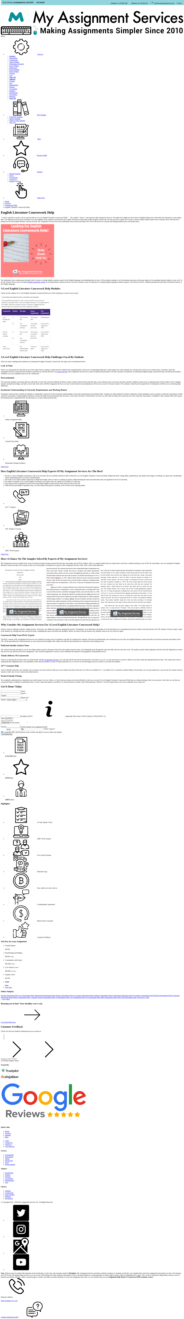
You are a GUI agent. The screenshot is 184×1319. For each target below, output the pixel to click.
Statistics (12, 91)
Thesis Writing (14, 62)
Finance (12, 87)
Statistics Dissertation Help (103, 996)
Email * (23, 693)
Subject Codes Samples (17, 121)
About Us (8, 1145)
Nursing (12, 73)
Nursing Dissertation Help (9, 996)
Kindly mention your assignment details (34, 727)
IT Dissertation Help (62, 997)
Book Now (25, 1061)
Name (23, 691)
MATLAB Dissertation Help (127, 997)
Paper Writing (14, 72)
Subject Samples (14, 119)
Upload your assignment (7, 720)
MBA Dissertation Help (109, 997)
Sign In (180, 3)
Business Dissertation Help (163, 996)
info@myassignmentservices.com (164, 3)
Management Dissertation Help (44, 996)
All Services (141, 997)
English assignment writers (36, 282)
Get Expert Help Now (8, 1022)
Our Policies (13, 178)
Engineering (13, 93)
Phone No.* (25, 697)
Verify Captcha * (49, 729)
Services (8, 1133)
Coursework (13, 60)
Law (10, 75)
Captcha (3, 726)
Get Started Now (7, 734)
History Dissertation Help (21, 997)
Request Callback (15, 181)
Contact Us (13, 179)
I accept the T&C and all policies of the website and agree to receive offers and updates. (32, 732)
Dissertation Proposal (16, 64)
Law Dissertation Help (26, 996)
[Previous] (17, 1057)
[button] (23, 172)
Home (7, 1131)
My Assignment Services (50, 660)
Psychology (13, 95)
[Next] (49, 1057)
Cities (147, 997)
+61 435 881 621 (142, 3)
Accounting (13, 89)
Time (2, 718)
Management (13, 85)
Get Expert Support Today (10, 1060)
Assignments (9, 1155)
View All (12, 122)
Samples (8, 1135)
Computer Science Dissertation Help (43, 997)
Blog (39, 139)
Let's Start (8, 987)
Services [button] (40, 54)
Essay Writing (14, 66)
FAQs (11, 176)
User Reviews (10, 1146)
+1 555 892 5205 (122, 3)
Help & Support (14, 174)
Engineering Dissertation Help (122, 996)
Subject (3, 700)
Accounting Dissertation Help (84, 996)
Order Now (5, 467)
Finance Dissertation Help (64, 996)
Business (12, 96)
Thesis (7, 1159)
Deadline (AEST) (26, 716)
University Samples (15, 117)
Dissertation (13, 58)
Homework (13, 68)
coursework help (62, 372)
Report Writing (14, 70)
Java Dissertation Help (92, 997)
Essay (7, 1163)
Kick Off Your (24, 2)
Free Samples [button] (41, 115)
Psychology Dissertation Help (143, 996)
